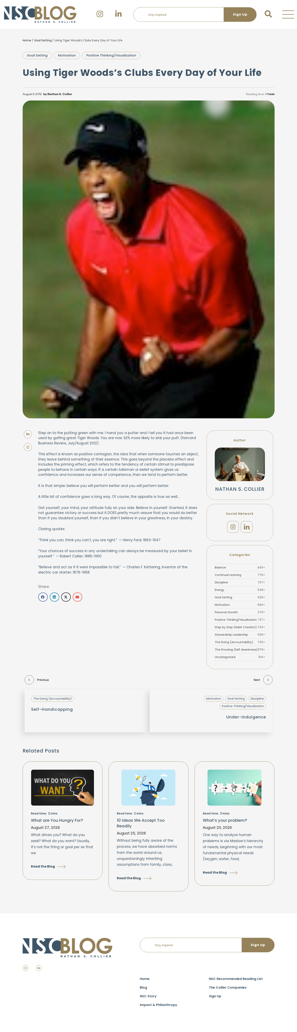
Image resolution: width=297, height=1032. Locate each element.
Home (27, 40)
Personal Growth (240, 612)
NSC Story (148, 996)
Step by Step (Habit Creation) (240, 627)
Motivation (67, 55)
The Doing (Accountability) (240, 642)
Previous (43, 680)
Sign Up (215, 996)
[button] (288, 14)
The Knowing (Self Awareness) (240, 650)
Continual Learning (240, 575)
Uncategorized (240, 657)
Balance (240, 567)
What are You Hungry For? (57, 820)
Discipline (240, 582)
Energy (240, 590)
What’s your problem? (225, 820)
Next (257, 680)
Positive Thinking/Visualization (111, 55)
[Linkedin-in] (39, 968)
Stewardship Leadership (240, 635)
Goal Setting (43, 40)
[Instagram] (233, 527)
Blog (143, 987)
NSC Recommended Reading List (236, 979)
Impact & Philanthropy (158, 1005)
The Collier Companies (227, 987)
